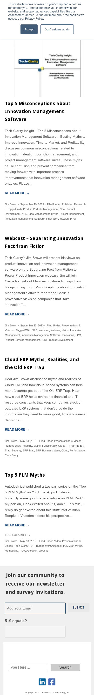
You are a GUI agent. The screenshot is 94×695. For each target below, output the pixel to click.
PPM (73, 218)
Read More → (17, 193)
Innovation (52, 218)
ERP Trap (28, 450)
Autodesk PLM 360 (62, 545)
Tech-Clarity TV (23, 545)
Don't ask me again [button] (57, 29)
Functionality (49, 445)
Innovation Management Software (40, 335)
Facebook (51, 681)
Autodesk (31, 550)
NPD (24, 213)
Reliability (26, 445)
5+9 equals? (16, 621)
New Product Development (57, 339)
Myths (54, 213)
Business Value (51, 450)
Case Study (12, 455)
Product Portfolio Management (40, 209)
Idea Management (39, 213)
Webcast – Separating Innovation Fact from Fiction (44, 242)
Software (39, 218)
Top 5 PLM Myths (25, 475)
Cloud (64, 450)
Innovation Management (19, 218)
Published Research (74, 204)
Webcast (44, 330)
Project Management (72, 213)
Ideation (64, 218)
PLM (22, 550)
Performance (77, 450)
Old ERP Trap (66, 445)
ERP (38, 450)
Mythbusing (11, 550)
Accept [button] (29, 29)
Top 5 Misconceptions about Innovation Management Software (37, 111)
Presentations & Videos (67, 440)
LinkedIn (42, 681)
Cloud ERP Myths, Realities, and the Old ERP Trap (42, 363)
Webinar (55, 330)
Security (16, 450)
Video (57, 541)
